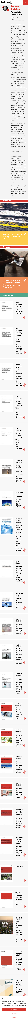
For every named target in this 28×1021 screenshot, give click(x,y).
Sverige (16, 17)
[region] (14, 1008)
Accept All (14, 1009)
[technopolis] (7, 3)
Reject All (14, 1017)
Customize (14, 1013)
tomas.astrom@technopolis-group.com (17, 21)
